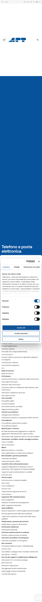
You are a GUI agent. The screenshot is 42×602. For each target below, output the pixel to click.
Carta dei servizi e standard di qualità (14, 480)
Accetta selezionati (21, 333)
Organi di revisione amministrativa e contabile (17, 472)
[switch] (37, 306)
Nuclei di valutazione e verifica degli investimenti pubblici (20, 511)
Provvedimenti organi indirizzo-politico (14, 423)
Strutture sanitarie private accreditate (14, 535)
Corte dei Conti (7, 475)
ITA (3, 2)
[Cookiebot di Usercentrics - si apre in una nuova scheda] (26, 261)
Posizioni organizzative (9, 346)
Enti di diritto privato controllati (12, 406)
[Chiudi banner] (39, 261)
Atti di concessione (8, 445)
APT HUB (26, 2)
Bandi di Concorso (8, 373)
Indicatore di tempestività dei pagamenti (15, 502)
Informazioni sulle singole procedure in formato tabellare (21, 436)
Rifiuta (21, 339)
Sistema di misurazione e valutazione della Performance (20, 379)
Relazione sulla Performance (11, 385)
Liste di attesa (6, 494)
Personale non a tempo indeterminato (14, 352)
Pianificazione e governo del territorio (14, 524)
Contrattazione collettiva (10, 362)
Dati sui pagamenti (8, 500)
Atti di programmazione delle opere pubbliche (17, 514)
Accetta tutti (21, 327)
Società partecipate (8, 404)
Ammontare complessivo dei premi (13, 393)
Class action (5, 483)
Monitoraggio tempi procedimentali (13, 571)
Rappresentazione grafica (10, 409)
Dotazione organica (8, 349)
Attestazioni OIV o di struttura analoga (14, 560)
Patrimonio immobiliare (9, 458)
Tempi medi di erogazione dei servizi (14, 491)
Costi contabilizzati (8, 486)
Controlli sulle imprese (9, 574)
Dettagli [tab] (17, 267)
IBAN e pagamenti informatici (11, 505)
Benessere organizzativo (10, 565)
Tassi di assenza (7, 354)
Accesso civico (6, 549)
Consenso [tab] (6, 267)
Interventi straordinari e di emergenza (14, 541)
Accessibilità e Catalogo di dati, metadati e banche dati (20, 552)
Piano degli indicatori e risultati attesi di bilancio (17, 453)
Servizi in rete (6, 489)
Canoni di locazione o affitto (11, 461)
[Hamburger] (4, 40)
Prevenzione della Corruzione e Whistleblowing (17, 546)
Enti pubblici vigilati (8, 401)
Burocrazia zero (7, 563)
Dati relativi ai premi (8, 395)
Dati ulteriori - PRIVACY (9, 554)
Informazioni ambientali (9, 530)
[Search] (37, 40)
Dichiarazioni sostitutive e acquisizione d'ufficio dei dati (20, 418)
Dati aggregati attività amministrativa (14, 568)
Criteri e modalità (7, 442)
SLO (6, 2)
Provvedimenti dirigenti (9, 426)
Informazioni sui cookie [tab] (32, 267)
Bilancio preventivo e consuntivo (12, 450)
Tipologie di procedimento (10, 415)
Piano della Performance (10, 382)
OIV (3, 368)
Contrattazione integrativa (10, 365)
